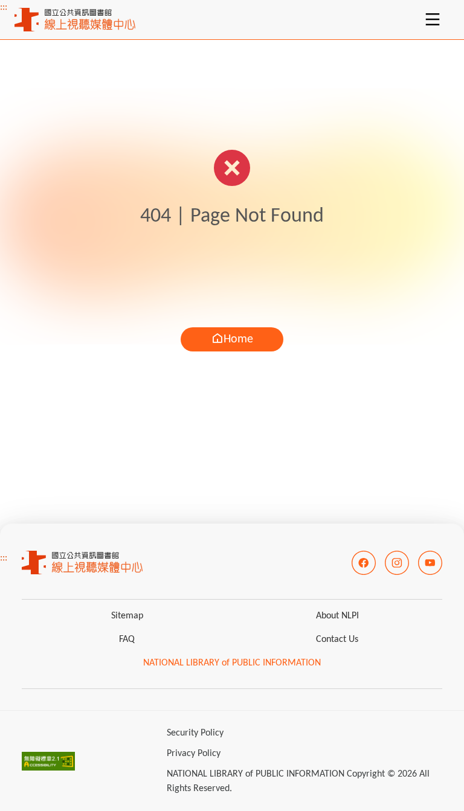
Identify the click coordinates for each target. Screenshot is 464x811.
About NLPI (337, 616)
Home (238, 339)
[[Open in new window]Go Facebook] (364, 563)
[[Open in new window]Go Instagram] (397, 563)
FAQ (127, 639)
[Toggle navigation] (433, 19)
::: (3, 7)
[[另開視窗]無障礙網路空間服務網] (48, 761)
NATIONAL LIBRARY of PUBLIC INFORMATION (232, 663)
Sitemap (127, 616)
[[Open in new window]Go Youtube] (430, 563)
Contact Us (337, 639)
